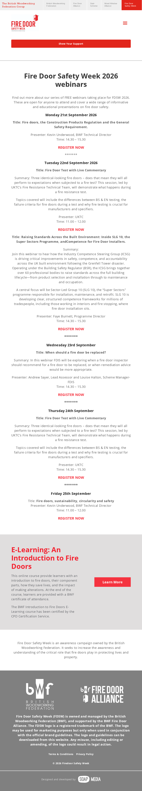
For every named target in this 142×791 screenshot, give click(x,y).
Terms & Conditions (60, 754)
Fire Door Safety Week (130, 4)
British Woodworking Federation (55, 4)
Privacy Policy (85, 754)
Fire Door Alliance (77, 4)
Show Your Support (71, 43)
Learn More (113, 582)
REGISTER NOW (71, 147)
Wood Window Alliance (110, 4)
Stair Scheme (93, 4)
